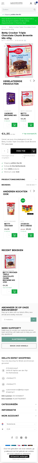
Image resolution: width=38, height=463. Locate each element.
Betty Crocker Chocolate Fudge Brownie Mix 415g (27, 115)
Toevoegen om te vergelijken (8, 157)
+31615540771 (11, 378)
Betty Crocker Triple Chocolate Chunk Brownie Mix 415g (10, 277)
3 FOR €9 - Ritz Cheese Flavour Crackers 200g (26, 225)
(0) (25, 40)
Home (4, 27)
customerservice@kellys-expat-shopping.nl (17, 391)
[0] (35, 3)
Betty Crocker (7, 40)
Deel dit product (29, 155)
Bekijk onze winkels (19, 346)
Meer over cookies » (19, 459)
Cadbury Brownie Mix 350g (10, 115)
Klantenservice (19, 339)
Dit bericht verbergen (19, 456)
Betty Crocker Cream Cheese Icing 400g (10, 225)
